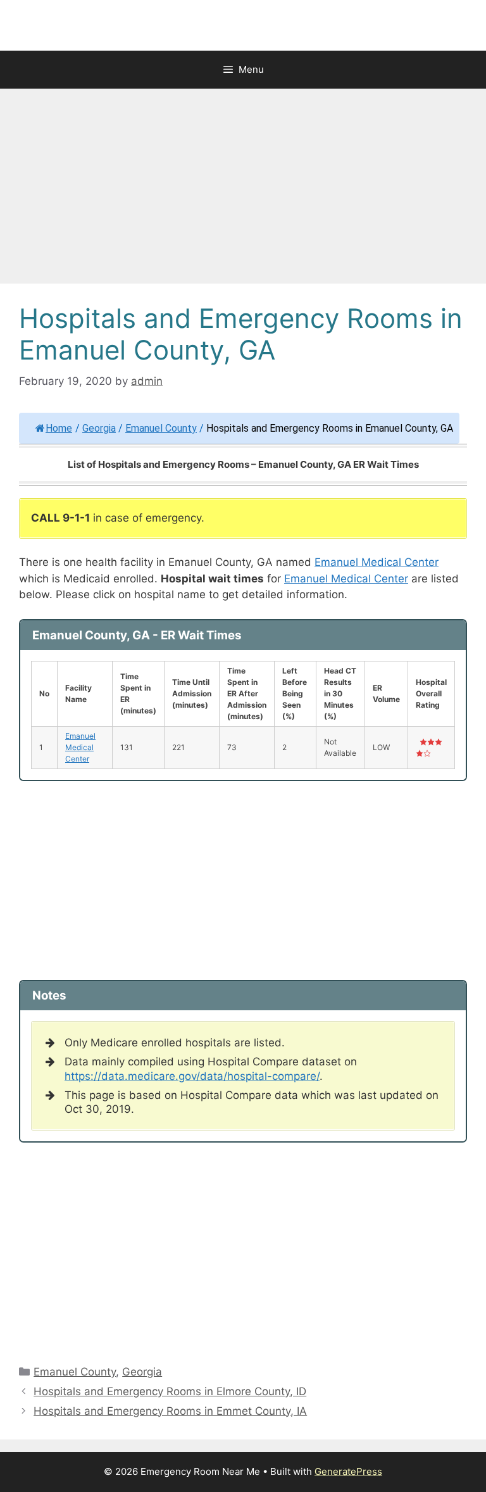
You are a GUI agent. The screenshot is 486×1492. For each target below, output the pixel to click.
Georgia (99, 428)
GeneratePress (348, 1471)
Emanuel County (161, 428)
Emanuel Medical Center (377, 562)
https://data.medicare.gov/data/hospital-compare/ (192, 1076)
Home (59, 428)
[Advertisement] (243, 190)
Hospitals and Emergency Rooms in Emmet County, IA (170, 1411)
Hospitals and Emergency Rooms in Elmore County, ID (170, 1391)
